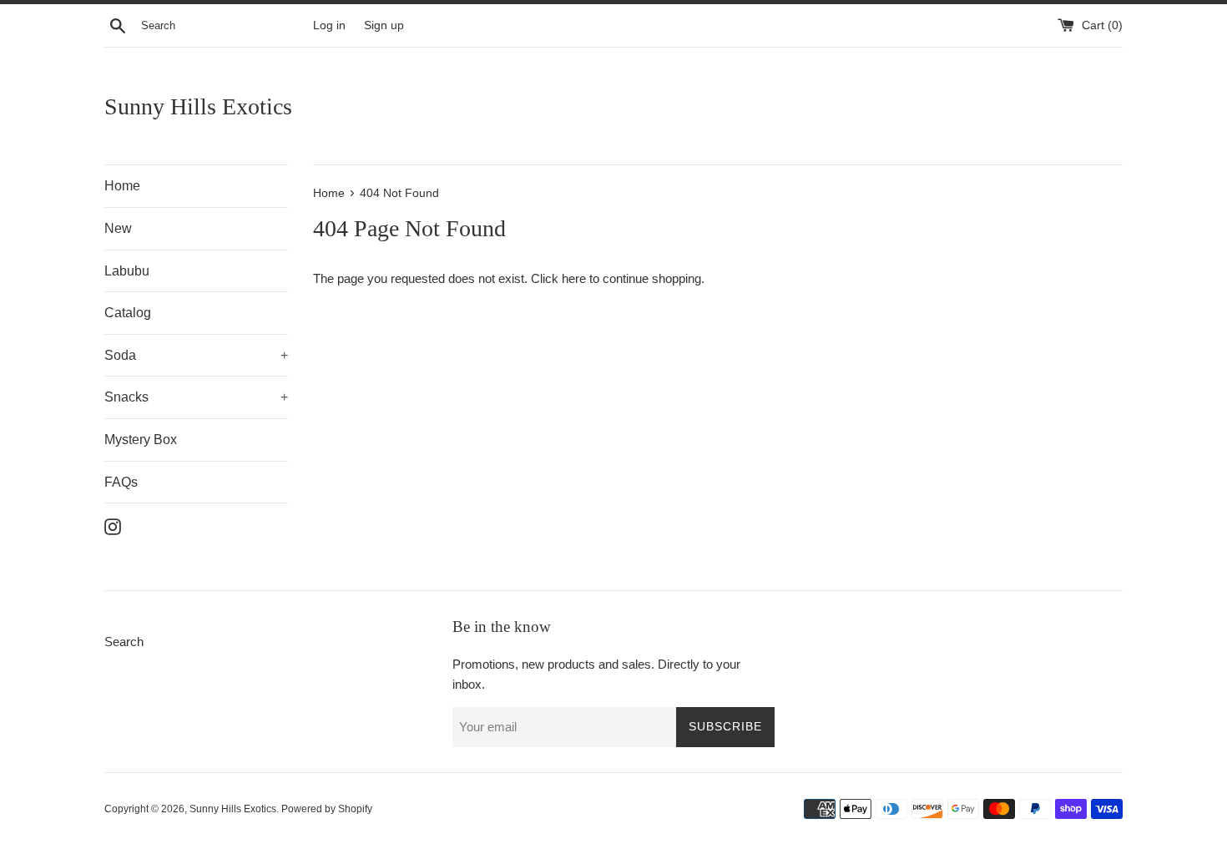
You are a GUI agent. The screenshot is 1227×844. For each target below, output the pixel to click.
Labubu (126, 271)
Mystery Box (140, 439)
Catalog (127, 313)
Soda (196, 355)
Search (124, 641)
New (118, 228)
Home (122, 186)
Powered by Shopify (326, 809)
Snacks (196, 397)
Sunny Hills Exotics (198, 106)
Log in (329, 25)
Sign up (384, 25)
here (574, 278)
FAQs (121, 482)
